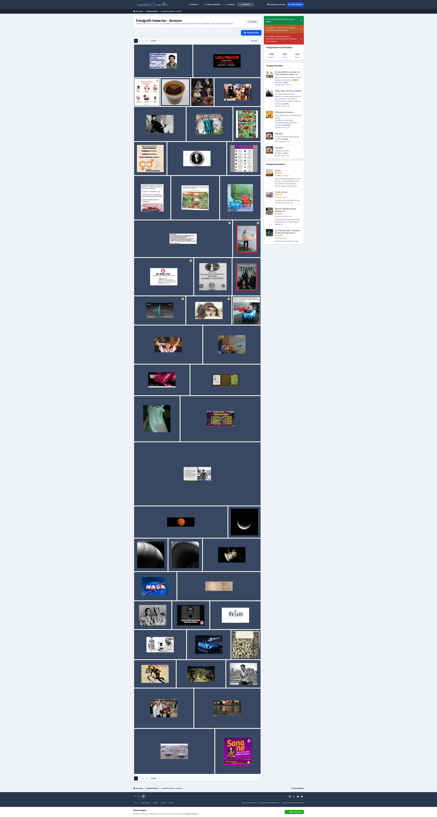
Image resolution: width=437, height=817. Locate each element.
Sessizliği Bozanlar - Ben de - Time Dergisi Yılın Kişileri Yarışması (245, 290)
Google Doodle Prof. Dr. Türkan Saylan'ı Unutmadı (231, 624)
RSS (172, 803)
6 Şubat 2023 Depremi (203, 72)
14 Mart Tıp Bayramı (196, 136)
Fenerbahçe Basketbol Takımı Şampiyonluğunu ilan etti (200, 682)
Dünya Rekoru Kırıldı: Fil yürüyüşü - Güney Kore (154, 768)
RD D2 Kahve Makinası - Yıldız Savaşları (151, 654)
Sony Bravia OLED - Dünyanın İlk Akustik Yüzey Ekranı (157, 319)
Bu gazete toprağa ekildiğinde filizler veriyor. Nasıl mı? (213, 390)
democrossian (287, 216)
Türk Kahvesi (167, 101)
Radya (145, 103)
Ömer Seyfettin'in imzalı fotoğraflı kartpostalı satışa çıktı (158, 136)
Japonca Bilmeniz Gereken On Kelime (193, 595)
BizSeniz (172, 170)
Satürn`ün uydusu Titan (239, 532)
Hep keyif (279, 133)
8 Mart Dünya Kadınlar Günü (246, 136)
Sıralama (254, 41)
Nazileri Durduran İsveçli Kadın (148, 723)
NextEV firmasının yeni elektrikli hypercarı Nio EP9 (208, 654)
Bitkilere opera (178, 214)
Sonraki (153, 41)
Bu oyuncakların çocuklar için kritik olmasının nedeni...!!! (287, 73)
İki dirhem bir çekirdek (145, 214)
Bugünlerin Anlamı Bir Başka (147, 101)
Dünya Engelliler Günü (242, 319)
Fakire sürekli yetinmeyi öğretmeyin (150, 72)
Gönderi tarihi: (283, 85)
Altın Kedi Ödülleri (143, 390)
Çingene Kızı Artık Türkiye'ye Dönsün (202, 319)
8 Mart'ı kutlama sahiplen (146, 170)
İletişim (155, 803)
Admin (145, 75)
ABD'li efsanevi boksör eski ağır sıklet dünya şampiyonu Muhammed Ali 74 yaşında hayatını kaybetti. (242, 682)
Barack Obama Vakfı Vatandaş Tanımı (150, 500)
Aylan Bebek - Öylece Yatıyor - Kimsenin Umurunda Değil (218, 723)
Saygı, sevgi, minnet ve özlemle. (288, 90)
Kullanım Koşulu (191, 814)
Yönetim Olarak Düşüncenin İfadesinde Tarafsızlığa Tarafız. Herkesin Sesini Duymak (281, 38)
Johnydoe (286, 125)
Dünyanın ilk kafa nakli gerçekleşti (218, 358)
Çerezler (163, 803)
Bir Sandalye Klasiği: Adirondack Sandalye (238, 214)
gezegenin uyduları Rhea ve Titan (183, 566)
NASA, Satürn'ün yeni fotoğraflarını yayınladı (153, 595)
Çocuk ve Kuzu (281, 192)
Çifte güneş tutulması (284, 112)
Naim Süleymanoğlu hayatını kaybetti (150, 358)
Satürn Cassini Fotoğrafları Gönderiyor (220, 566)
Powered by (293, 803)
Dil (136, 803)
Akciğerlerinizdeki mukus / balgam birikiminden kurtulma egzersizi (162, 252)
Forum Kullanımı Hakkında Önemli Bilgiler (280, 20)
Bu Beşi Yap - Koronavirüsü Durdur (149, 290)
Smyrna (226, 103)
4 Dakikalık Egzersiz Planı (192, 436)
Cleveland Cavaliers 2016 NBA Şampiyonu (152, 682)
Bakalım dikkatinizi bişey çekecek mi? (285, 209)
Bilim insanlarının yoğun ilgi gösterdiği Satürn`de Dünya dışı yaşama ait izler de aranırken (171, 532)
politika (286, 104)
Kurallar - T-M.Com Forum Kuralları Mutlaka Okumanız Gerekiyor (280, 29)
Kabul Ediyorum (295, 812)
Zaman (278, 170)
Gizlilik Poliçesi (145, 803)
